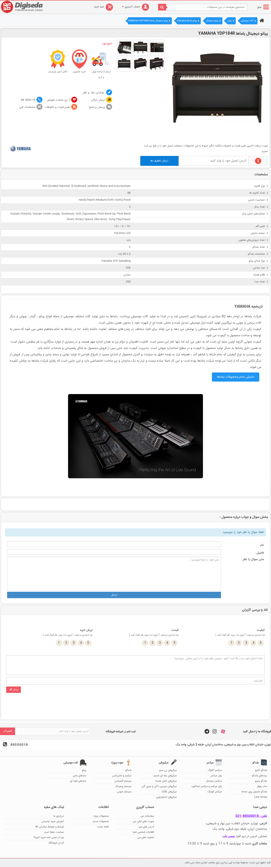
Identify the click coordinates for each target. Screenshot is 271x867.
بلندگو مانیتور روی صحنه (254, 792)
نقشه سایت (103, 827)
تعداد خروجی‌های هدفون (251, 240)
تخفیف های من (145, 837)
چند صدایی (259, 268)
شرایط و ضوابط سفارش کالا (49, 827)
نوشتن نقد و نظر (94, 92)
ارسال (114, 595)
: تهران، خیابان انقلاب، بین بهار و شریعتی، (236, 823)
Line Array (260, 797)
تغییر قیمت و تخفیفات (57, 107)
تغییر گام (260, 226)
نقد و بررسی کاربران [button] (255, 609)
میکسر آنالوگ (215, 770)
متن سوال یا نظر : (252, 559)
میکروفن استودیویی (166, 797)
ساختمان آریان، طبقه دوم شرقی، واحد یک (240, 829)
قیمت (154, 632)
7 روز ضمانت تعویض (58, 100)
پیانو (84, 770)
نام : (261, 545)
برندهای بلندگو (259, 775)
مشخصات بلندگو (256, 254)
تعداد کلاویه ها (257, 193)
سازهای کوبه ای (78, 781)
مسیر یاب (228, 836)
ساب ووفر (262, 786)
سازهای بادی (79, 775)
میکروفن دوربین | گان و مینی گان (159, 786)
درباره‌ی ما (58, 816)
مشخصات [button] (261, 174)
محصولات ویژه (101, 816)
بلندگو (128, 770)
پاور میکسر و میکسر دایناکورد (206, 786)
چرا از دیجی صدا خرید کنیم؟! (49, 837)
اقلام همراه (259, 275)
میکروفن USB (169, 792)
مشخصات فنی (27, 107)
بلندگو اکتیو (261, 770)
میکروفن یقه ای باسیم (165, 775)
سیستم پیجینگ (123, 786)
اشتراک (7, 731)
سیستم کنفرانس (123, 781)
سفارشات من (147, 816)
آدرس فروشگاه (56, 843)
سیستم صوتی (124, 792)
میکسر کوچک (215, 792)
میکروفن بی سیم (168, 770)
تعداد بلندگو (259, 247)
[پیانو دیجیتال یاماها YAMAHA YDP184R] (156, 47)
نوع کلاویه (259, 186)
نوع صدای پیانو (257, 261)
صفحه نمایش (258, 233)
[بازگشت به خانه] (261, 21)
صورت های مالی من (143, 821)
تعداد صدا (260, 282)
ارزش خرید (67, 632)
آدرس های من (146, 827)
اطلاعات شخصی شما (143, 832)
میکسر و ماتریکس (122, 775)
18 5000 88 (28, 100)
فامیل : (259, 553)
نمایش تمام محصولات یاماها (235, 377)
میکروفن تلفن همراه (166, 781)
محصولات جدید (100, 821)
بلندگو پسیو (261, 781)
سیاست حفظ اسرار (54, 832)
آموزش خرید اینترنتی (52, 821)
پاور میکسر (216, 775)
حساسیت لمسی (256, 200)
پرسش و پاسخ (97, 107)
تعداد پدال (259, 207)
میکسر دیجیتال (214, 781)
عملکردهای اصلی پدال (253, 214)
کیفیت (240, 632)
